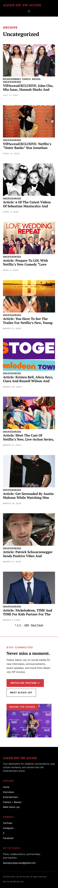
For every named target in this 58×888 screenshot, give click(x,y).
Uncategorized (12, 82)
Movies (36, 79)
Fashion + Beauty (12, 802)
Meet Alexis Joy (21, 692)
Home (6, 787)
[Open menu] (29, 11)
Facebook (8, 838)
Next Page (37, 625)
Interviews (8, 792)
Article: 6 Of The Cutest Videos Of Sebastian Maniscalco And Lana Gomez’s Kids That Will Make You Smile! (27, 208)
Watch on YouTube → (25, 683)
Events (26, 79)
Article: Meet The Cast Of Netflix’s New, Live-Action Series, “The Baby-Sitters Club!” (28, 439)
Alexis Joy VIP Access (22, 5)
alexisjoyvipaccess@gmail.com (19, 862)
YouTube (7, 823)
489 (26, 625)
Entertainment (12, 79)
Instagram (8, 828)
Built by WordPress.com (13, 882)
